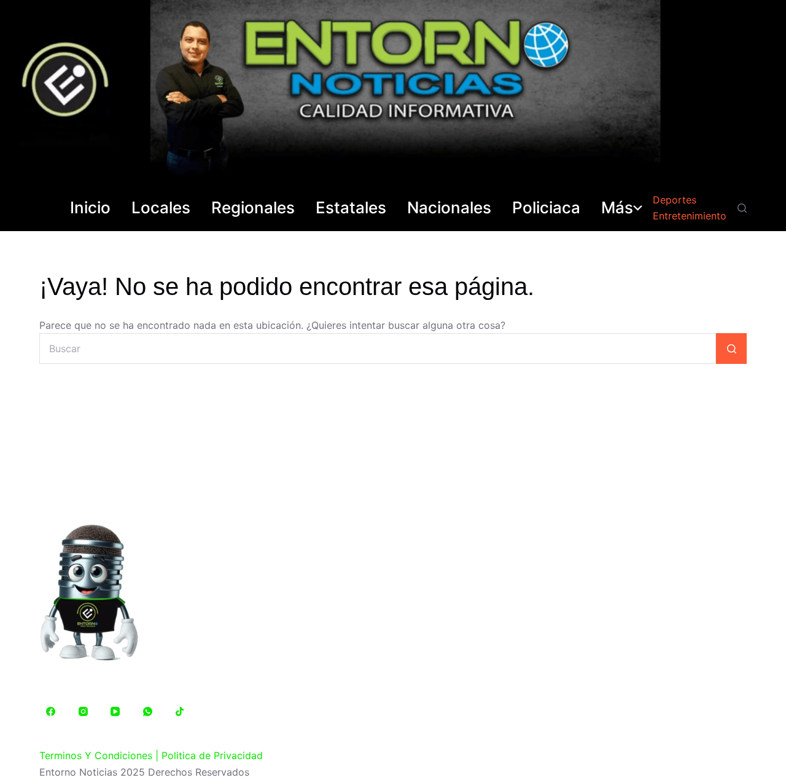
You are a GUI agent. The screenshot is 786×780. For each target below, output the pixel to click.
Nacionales (449, 208)
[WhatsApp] (148, 711)
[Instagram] (83, 711)
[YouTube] (115, 711)
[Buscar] (742, 208)
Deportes (674, 200)
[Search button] (731, 348)
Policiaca (546, 208)
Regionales (253, 208)
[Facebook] (51, 711)
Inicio (90, 208)
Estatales (351, 208)
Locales (160, 208)
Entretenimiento (689, 216)
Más (617, 208)
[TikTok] (180, 711)
